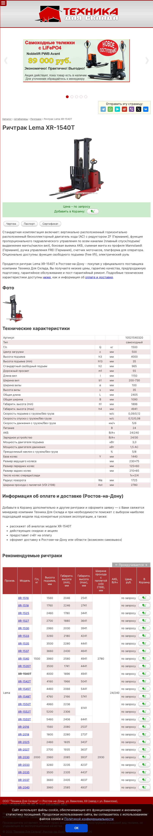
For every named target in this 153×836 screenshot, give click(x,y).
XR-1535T (24, 666)
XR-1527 (23, 620)
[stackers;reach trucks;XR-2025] (144, 742)
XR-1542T (24, 681)
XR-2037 (23, 779)
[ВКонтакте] (146, 109)
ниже (47, 277)
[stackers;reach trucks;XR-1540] (144, 658)
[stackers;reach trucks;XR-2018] (144, 734)
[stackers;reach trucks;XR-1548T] (144, 696)
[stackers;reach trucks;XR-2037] (144, 780)
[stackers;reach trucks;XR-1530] (144, 628)
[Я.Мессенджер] (117, 109)
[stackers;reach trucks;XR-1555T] (144, 719)
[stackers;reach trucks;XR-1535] (144, 643)
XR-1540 (23, 658)
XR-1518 (23, 605)
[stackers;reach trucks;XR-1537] (144, 651)
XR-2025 (23, 742)
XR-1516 (23, 598)
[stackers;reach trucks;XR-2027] (144, 749)
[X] (138, 109)
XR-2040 (23, 787)
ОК (76, 828)
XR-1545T (24, 688)
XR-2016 (23, 726)
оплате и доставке (99, 277)
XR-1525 (23, 613)
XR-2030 (23, 757)
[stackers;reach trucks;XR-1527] (144, 620)
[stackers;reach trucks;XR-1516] (144, 598)
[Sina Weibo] (124, 109)
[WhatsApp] (110, 109)
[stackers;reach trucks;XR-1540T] (93, 211)
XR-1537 (23, 651)
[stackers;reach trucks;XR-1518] (144, 605)
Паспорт (29, 223)
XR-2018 (23, 734)
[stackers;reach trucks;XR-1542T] (144, 681)
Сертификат (50, 223)
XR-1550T (24, 704)
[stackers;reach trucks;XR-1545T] (144, 689)
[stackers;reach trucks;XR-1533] (144, 636)
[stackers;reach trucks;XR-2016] (144, 727)
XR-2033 (23, 764)
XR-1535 (23, 643)
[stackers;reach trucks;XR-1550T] (144, 704)
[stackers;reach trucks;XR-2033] (144, 764)
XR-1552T (24, 711)
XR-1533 (23, 635)
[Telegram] (103, 109)
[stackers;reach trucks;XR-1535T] (144, 666)
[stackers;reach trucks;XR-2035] (144, 772)
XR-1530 (23, 628)
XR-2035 (23, 772)
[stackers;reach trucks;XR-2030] (144, 757)
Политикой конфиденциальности (89, 819)
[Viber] (131, 109)
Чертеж (11, 223)
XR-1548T (24, 696)
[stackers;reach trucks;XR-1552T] (144, 711)
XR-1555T (24, 719)
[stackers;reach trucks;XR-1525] (144, 613)
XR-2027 (23, 749)
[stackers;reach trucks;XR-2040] (144, 787)
